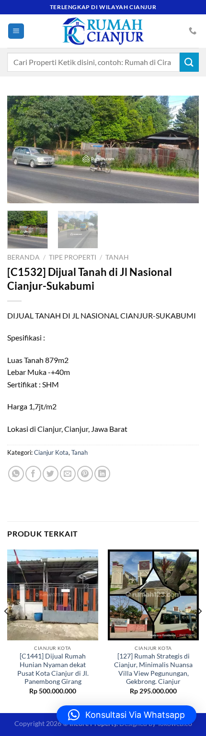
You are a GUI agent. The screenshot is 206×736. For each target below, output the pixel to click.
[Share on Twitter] (50, 474)
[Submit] (189, 62)
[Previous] (23, 149)
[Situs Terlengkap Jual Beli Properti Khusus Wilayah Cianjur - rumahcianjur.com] (103, 31)
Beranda (23, 257)
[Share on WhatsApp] (16, 474)
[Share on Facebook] (33, 474)
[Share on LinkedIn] (102, 474)
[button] (126, 715)
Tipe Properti (72, 257)
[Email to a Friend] (68, 474)
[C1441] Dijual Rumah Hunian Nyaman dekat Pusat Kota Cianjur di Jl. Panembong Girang (53, 668)
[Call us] (192, 31)
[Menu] (16, 31)
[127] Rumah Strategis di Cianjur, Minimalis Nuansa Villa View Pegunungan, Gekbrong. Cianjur (153, 668)
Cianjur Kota (51, 452)
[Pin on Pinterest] (85, 474)
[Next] (183, 149)
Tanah (117, 257)
